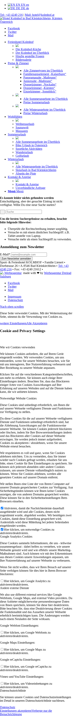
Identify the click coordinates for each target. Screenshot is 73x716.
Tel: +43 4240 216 (11, 14)
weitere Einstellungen (13, 323)
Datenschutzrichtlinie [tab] (13, 690)
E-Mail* (5, 254)
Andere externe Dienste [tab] (14, 588)
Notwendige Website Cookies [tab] (18, 398)
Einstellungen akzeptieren (16, 710)
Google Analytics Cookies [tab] (16, 536)
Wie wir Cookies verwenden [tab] (17, 347)
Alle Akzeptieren (36, 323)
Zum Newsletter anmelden (16, 258)
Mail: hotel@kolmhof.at (39, 14)
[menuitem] (40, 51)
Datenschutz (7, 707)
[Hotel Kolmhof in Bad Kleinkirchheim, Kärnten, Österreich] (36, 21)
